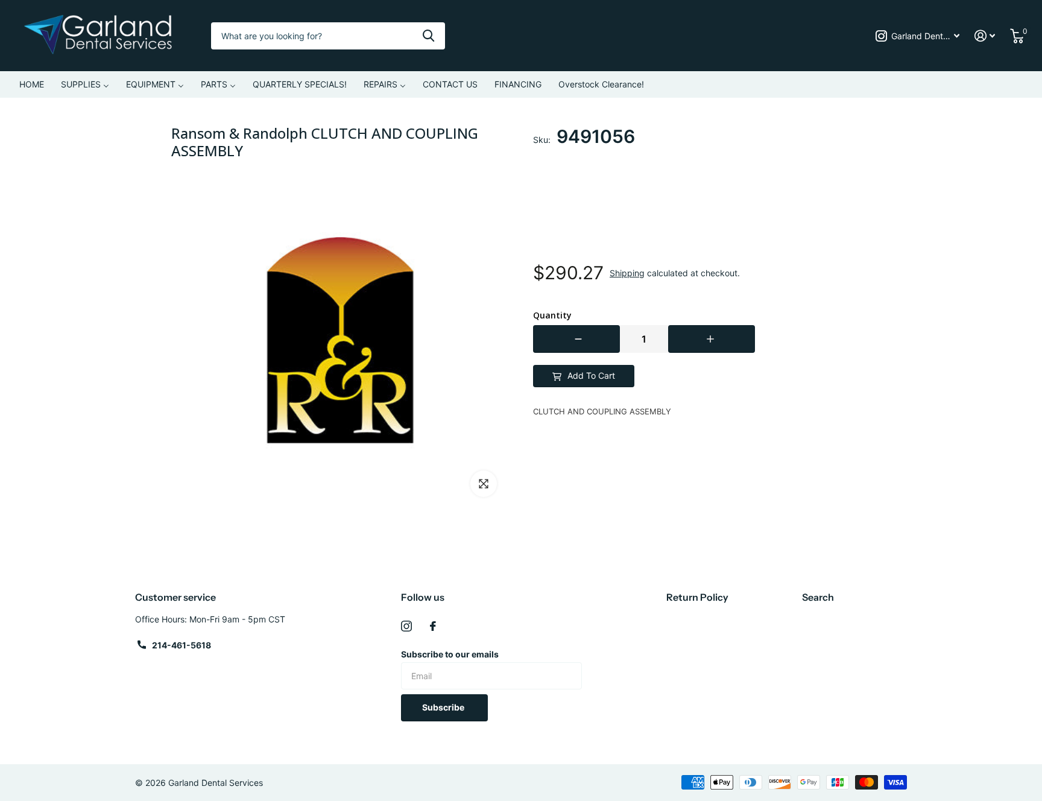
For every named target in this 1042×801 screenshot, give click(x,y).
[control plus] (711, 339)
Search (818, 597)
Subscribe (444, 707)
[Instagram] (406, 626)
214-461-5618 (181, 645)
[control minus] (576, 339)
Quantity (552, 315)
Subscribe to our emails (450, 654)
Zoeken (428, 35)
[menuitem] (31, 84)
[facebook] (433, 626)
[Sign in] (985, 35)
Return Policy (697, 597)
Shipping (627, 273)
